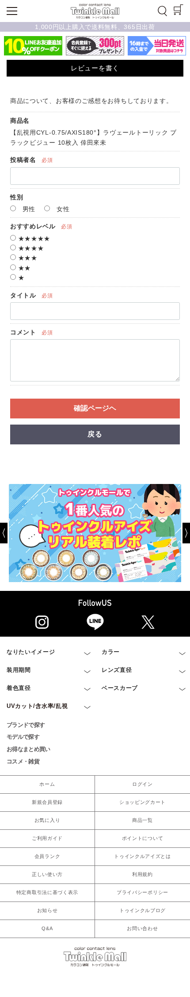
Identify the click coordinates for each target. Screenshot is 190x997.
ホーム (47, 784)
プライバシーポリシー (142, 892)
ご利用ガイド (47, 838)
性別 (16, 197)
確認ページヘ (95, 408)
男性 (27, 209)
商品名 (20, 120)
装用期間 (19, 670)
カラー (111, 652)
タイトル (23, 295)
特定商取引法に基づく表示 (47, 892)
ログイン (142, 784)
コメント (23, 332)
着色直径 (19, 688)
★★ (23, 267)
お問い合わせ (142, 928)
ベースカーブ (120, 688)
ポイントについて (142, 838)
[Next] (179, 533)
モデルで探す (23, 736)
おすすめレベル (33, 226)
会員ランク (47, 856)
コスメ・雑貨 (23, 761)
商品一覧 (142, 820)
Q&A (47, 928)
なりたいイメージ (31, 652)
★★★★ (30, 248)
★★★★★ (33, 238)
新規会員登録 (47, 802)
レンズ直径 (117, 670)
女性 (61, 209)
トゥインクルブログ (142, 910)
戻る (94, 434)
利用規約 (142, 874)
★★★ (27, 257)
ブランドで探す (26, 725)
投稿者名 (23, 159)
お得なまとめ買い (28, 749)
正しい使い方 (47, 874)
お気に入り (47, 820)
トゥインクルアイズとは (142, 856)
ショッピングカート (142, 802)
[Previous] (10, 533)
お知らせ (47, 910)
